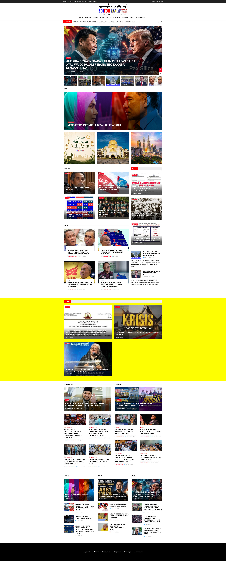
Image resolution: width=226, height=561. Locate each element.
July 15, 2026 (103, 216)
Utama (81, 17)
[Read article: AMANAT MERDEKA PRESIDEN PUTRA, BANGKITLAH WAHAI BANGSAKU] (103, 517)
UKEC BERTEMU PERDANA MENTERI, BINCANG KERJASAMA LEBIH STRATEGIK (150, 458)
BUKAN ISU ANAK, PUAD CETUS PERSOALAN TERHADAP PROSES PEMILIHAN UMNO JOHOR (111, 285)
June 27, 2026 (116, 289)
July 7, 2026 (148, 524)
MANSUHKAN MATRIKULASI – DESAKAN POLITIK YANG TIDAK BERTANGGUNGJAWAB (125, 432)
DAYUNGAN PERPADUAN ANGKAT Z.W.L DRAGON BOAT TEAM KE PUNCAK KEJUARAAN (112, 212)
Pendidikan (116, 17)
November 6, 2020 (137, 242)
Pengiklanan (73, 1)
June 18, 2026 (130, 408)
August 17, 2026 (138, 498)
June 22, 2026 (148, 536)
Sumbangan (127, 552)
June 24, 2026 (120, 337)
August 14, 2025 (115, 532)
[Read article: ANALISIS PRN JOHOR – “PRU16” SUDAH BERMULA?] (69, 519)
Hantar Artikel (88, 1)
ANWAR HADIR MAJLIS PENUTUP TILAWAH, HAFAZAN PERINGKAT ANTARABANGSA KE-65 (74, 462)
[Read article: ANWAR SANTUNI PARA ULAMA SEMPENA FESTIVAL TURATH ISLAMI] (100, 449)
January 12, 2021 (137, 193)
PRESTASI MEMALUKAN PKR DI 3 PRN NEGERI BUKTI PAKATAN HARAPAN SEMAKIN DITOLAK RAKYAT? (111, 187)
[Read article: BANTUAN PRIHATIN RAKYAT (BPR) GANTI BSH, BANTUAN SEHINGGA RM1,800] (146, 234)
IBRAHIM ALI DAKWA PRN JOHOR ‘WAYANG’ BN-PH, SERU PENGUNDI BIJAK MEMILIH (112, 252)
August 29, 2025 (79, 440)
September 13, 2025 (131, 436)
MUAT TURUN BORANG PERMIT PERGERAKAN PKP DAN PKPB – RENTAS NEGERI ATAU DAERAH (145, 189)
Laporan (88, 17)
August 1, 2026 (104, 192)
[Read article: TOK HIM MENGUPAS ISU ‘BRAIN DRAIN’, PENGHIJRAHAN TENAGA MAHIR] (103, 527)
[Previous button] (160, 73)
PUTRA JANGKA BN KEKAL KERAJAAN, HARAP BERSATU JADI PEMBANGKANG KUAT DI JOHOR (80, 285)
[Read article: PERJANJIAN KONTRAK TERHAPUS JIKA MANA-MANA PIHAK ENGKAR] (146, 209)
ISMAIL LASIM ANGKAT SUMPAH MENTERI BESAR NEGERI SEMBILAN (151, 272)
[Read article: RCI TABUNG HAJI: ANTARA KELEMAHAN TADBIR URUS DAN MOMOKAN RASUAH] (136, 255)
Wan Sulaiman (71, 71)
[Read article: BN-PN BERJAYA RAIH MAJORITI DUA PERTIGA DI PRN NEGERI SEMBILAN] (79, 208)
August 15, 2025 (154, 462)
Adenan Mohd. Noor (95, 438)
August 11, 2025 (106, 438)
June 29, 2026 (81, 289)
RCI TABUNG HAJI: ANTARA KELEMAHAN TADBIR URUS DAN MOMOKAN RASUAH (151, 253)
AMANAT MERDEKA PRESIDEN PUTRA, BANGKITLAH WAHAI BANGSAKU (119, 516)
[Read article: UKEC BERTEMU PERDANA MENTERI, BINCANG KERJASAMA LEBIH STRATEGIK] (151, 445)
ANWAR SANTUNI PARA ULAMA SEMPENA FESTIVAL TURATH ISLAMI (99, 462)
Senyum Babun (139, 552)
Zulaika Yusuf (93, 466)
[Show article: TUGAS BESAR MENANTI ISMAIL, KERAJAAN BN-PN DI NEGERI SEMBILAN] (127, 81)
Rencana (125, 17)
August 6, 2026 (70, 192)
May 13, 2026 (80, 408)
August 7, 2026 (82, 128)
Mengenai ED (66, 1)
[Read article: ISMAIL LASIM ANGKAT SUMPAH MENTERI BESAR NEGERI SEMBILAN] (136, 274)
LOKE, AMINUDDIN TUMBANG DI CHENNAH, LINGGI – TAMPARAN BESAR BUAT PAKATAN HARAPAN (78, 252)
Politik (102, 17)
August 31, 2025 (115, 508)
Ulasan (132, 17)
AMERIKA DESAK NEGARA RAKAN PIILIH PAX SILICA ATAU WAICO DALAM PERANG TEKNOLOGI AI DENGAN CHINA (102, 21)
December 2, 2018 (137, 218)
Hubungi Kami (80, 1)
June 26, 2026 (79, 520)
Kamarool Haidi (73, 128)
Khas (67, 400)
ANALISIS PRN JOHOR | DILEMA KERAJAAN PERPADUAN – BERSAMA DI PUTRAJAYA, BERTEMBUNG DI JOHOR (84, 529)
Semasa (95, 17)
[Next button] (160, 70)
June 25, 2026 (70, 337)
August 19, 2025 (129, 464)
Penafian (95, 1)
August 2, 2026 (82, 256)
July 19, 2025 (102, 466)
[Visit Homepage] (113, 9)
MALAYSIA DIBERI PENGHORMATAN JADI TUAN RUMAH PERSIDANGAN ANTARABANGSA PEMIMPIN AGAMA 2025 (73, 434)
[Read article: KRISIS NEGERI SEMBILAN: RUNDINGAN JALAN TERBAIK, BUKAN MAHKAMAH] (138, 322)
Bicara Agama (140, 17)
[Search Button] (162, 17)
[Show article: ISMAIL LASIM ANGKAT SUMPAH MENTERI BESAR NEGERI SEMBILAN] (141, 81)
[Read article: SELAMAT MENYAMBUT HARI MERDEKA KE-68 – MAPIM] (103, 507)
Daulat (108, 17)
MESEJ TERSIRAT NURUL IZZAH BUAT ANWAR (94, 125)
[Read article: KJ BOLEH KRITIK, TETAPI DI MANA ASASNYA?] (79, 183)
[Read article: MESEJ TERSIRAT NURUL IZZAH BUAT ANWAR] (79, 490)
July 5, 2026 (115, 256)
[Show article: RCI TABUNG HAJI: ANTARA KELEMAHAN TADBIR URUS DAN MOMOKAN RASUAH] (113, 81)
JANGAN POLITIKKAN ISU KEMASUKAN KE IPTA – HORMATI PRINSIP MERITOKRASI (150, 432)
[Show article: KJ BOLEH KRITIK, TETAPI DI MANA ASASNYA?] (98, 81)
